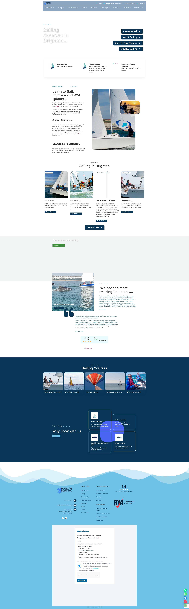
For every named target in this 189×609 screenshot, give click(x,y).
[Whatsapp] (185, 594)
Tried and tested (96, 422)
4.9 (87, 338)
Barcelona (127, 8)
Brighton (57, 106)
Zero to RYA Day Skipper (105, 200)
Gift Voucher (50, 8)
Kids (83, 8)
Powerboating (72, 8)
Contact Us (138, 8)
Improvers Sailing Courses (128, 65)
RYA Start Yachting (72, 392)
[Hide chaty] (185, 605)
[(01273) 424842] (75, 500)
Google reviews (102, 340)
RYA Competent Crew (114, 392)
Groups (115, 8)
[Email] (185, 601)
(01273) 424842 (68, 500)
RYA (79, 134)
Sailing (60, 8)
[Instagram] (66, 518)
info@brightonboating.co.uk (65, 505)
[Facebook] (63, 518)
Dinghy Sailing (127, 200)
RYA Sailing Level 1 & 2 (53, 392)
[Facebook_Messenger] (185, 597)
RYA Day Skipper (92, 392)
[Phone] (185, 590)
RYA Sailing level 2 (134, 392)
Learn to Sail (62, 64)
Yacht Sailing (94, 64)
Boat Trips (104, 8)
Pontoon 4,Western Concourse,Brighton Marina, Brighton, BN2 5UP (65, 511)
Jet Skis (93, 8)
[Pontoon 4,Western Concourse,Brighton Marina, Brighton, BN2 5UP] (75, 509)
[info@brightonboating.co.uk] (75, 505)
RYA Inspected (120, 420)
